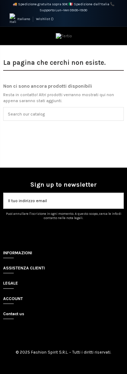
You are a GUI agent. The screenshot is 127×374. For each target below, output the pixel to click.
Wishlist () (45, 19)
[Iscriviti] (119, 200)
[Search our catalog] (119, 114)
